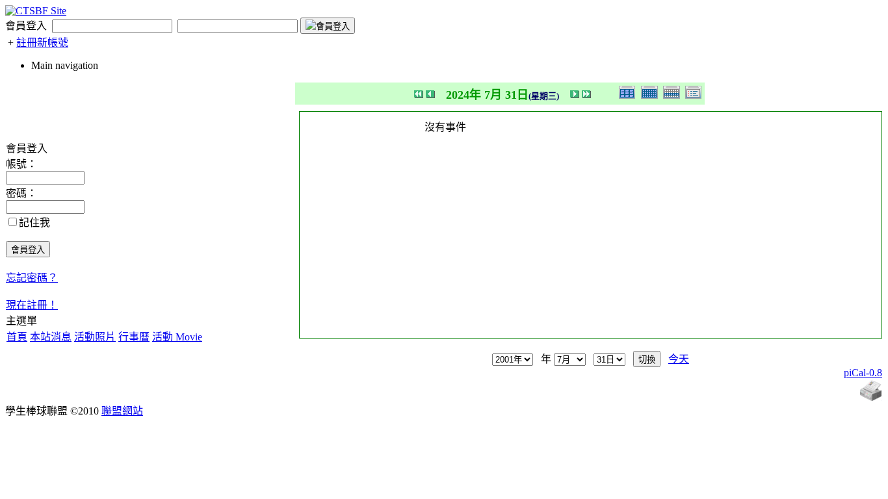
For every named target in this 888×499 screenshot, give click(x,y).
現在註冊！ (32, 305)
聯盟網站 (122, 410)
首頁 (17, 336)
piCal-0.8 (863, 372)
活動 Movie (177, 336)
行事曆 (134, 336)
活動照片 (95, 336)
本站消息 (51, 336)
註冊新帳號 (42, 42)
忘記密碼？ (32, 277)
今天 (678, 359)
